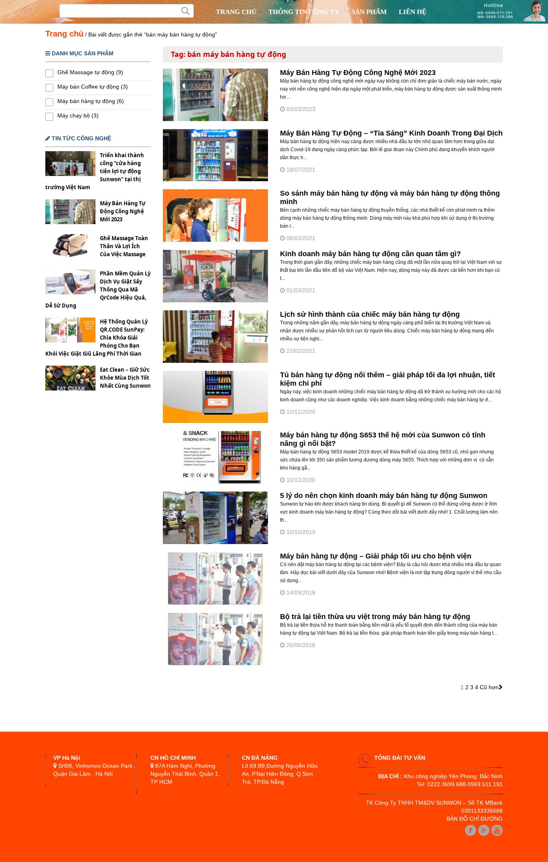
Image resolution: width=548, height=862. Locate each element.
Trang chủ (236, 12)
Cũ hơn (489, 687)
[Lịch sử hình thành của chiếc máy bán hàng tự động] (215, 361)
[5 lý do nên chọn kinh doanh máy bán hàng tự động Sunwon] (215, 542)
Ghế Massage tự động (85, 72)
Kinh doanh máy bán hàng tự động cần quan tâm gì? (370, 254)
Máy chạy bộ (73, 115)
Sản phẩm (369, 12)
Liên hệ (412, 12)
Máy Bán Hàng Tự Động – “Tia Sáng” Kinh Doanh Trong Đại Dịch (391, 133)
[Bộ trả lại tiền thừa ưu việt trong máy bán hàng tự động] (215, 663)
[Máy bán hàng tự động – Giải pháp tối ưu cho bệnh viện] (215, 602)
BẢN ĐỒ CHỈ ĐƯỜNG (475, 818)
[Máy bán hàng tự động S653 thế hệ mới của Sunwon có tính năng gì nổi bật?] (215, 481)
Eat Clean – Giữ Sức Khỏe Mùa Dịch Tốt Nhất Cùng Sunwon (125, 377)
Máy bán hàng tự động (86, 101)
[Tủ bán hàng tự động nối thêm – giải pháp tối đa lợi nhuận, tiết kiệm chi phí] (215, 421)
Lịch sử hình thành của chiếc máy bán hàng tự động (370, 314)
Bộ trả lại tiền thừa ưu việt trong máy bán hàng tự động (375, 617)
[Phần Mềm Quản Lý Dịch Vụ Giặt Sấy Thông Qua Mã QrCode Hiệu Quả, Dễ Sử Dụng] (70, 282)
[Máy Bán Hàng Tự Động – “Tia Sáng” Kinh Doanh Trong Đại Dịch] (215, 179)
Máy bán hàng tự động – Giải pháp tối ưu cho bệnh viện (375, 556)
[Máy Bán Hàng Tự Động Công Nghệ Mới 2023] (70, 212)
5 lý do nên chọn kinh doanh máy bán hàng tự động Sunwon (383, 496)
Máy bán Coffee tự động (88, 86)
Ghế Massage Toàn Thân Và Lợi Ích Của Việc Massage (124, 246)
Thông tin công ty (303, 12)
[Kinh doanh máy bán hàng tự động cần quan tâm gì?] (215, 300)
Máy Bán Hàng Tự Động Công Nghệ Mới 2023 (123, 211)
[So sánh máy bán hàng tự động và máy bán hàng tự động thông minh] (215, 240)
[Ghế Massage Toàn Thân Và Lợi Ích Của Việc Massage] (70, 247)
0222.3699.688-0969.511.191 (465, 784)
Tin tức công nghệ (80, 138)
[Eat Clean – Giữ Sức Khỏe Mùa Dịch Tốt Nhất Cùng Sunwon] (70, 379)
